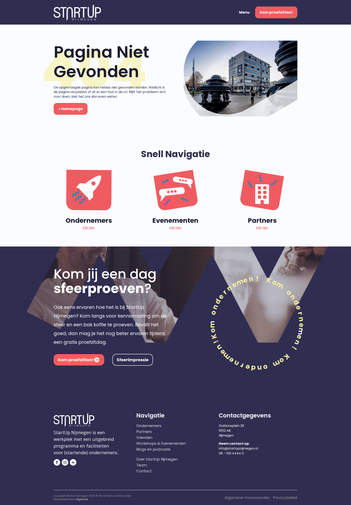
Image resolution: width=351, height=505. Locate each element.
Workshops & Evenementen (161, 443)
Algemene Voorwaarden (247, 497)
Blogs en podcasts (153, 449)
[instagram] (65, 462)
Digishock (82, 499)
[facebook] (57, 462)
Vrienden (144, 437)
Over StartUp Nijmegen (157, 459)
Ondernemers (148, 425)
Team (141, 465)
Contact (144, 471)
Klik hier (89, 228)
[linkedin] (73, 462)
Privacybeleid (285, 497)
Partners (144, 431)
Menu (244, 12)
